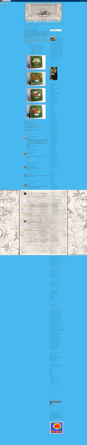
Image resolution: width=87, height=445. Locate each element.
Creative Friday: (26, 123)
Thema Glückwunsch (53, 127)
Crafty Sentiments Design (54, 246)
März (53, 193)
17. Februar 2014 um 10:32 (33, 180)
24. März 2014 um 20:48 (32, 234)
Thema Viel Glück (53, 163)
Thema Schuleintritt (53, 153)
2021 (52, 172)
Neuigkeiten (52, 110)
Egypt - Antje (52, 361)
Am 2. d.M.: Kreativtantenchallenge (55, 339)
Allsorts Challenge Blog (54, 291)
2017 (52, 178)
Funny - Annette (52, 368)
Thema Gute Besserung (53, 130)
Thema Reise (52, 151)
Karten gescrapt (52, 98)
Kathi (51, 372)
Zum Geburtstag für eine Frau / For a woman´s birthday (57, 211)
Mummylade (29, 203)
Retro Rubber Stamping (54, 253)
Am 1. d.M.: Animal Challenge (55, 310)
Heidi (51, 369)
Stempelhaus (52, 228)
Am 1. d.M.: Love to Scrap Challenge (56, 317)
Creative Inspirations (53, 261)
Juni (53, 190)
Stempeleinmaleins (53, 380)
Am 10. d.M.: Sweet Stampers (54, 334)
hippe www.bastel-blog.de (31, 227)
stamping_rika (52, 379)
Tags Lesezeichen (53, 115)
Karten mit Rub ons (53, 100)
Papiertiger (28, 219)
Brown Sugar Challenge (54, 283)
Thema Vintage (52, 164)
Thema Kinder (52, 138)
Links (51, 105)
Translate (57, 31)
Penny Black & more (27, 125)
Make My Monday (53, 237)
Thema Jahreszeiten (53, 136)
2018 (52, 176)
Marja (51, 375)
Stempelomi (28, 165)
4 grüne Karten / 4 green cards (56, 199)
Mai (53, 192)
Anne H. (28, 212)
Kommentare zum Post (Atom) (33, 241)
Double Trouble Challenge (54, 236)
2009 (52, 221)
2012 (52, 217)
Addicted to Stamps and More (55, 258)
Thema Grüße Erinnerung (54, 129)
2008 (52, 223)
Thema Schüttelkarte (53, 155)
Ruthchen (51, 376)
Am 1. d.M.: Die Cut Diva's (54, 313)
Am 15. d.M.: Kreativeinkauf (54, 336)
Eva (50, 367)
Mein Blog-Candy (53, 106)
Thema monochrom (53, 141)
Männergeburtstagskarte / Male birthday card (57, 201)
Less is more (52, 297)
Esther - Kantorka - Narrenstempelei (55, 365)
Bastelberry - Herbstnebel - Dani (55, 357)
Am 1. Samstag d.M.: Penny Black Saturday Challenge (55, 327)
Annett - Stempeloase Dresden (55, 356)
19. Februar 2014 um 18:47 (33, 209)
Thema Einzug (52, 122)
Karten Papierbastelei (53, 102)
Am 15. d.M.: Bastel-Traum (54, 335)
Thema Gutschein (53, 132)
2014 (52, 183)
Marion (51, 374)
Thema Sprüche (52, 159)
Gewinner (51, 95)
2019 (52, 175)
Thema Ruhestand (53, 152)
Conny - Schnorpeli (53, 360)
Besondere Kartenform (53, 88)
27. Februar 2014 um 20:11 (33, 225)
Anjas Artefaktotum (53, 353)
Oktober (53, 187)
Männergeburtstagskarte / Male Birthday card (57, 207)
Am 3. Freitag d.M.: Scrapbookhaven (56, 343)
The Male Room (52, 263)
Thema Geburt (52, 125)
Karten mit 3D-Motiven (54, 99)
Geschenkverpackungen (54, 94)
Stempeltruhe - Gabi (53, 382)
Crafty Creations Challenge (54, 259)
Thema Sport (52, 157)
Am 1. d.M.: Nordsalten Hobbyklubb (56, 320)
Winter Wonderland (53, 286)
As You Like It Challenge (54, 270)
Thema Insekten (52, 134)
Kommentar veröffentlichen (28, 237)
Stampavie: (26, 127)
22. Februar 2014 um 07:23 (33, 216)
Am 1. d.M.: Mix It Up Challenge (55, 318)
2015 (52, 181)
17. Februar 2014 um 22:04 (33, 189)
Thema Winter (52, 167)
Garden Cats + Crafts (30, 136)
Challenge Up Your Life (54, 292)
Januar (53, 213)
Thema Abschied (52, 117)
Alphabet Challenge (53, 282)
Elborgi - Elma (52, 363)
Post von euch (52, 113)
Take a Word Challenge (53, 305)
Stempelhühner (52, 229)
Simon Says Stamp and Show (54, 238)
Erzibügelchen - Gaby (53, 364)
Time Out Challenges (53, 277)
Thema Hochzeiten (53, 133)
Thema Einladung (53, 121)
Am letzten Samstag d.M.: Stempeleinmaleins (54, 348)
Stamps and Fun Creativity (54, 240)
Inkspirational (52, 296)
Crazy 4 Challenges (53, 293)
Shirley (28, 191)
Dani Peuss (52, 295)
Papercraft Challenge (53, 250)
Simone (58, 36)
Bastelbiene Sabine (53, 359)
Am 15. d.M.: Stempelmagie (54, 338)
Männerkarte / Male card (56, 208)
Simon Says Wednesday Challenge (55, 262)
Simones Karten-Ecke (43, 5)
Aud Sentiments (52, 271)
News (51, 111)
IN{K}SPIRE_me (52, 275)
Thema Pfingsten (52, 148)
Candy (51, 91)
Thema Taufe (52, 160)
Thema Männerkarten (53, 140)
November (54, 185)
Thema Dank (52, 119)
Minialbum (52, 107)
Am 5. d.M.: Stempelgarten (54, 344)
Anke (51, 355)
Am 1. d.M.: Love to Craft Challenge (56, 316)
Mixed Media (52, 109)
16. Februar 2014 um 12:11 (33, 171)
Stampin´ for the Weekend (28, 126)
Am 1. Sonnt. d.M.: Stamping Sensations (56, 329)
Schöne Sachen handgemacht (54, 378)
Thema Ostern (52, 146)
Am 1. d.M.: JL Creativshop (54, 314)
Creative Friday (52, 284)
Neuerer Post (26, 239)
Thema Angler (52, 118)
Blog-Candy (52, 90)
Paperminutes (52, 252)
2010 (52, 220)
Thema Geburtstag (53, 126)
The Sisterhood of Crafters (54, 265)
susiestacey (28, 183)
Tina (50, 383)
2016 (52, 180)
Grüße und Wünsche (53, 96)
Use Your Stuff (52, 241)
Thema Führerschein (53, 123)
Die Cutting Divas (53, 248)
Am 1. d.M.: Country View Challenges (56, 312)
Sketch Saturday (52, 299)
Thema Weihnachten (53, 165)
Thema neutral (52, 145)
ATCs (51, 86)
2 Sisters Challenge (27, 122)
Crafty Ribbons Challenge (54, 272)
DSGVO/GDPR (36, 26)
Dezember (54, 184)
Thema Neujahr (52, 144)
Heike (51, 371)
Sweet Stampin (52, 300)
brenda (28, 173)
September (54, 189)
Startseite (26, 26)
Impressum (31, 26)
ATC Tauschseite (52, 84)
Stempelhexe (29, 152)
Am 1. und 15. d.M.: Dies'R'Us (55, 332)
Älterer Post (46, 239)
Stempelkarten (52, 114)
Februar (53, 195)
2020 (52, 173)
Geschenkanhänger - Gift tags (54, 92)
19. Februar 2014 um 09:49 (33, 201)
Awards (51, 87)
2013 (52, 215)
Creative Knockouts (53, 274)
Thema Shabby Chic (53, 156)
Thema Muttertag (53, 142)
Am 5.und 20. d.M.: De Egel (54, 346)
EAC (50, 249)
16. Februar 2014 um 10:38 (33, 162)
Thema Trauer (52, 161)
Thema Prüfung (52, 149)
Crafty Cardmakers (53, 234)
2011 (52, 218)
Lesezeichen (52, 103)
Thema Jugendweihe (53, 137)
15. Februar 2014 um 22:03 (33, 149)
